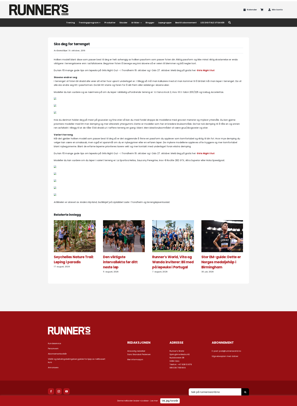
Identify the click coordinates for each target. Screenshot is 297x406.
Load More (148, 294)
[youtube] (66, 391)
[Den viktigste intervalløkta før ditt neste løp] (124, 221)
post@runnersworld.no (230, 351)
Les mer (154, 400)
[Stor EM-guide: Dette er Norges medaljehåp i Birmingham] (222, 221)
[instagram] (59, 391)
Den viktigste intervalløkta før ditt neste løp (120, 262)
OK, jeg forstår (170, 400)
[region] (148, 401)
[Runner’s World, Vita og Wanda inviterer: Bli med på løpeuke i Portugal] (173, 221)
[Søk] (229, 22)
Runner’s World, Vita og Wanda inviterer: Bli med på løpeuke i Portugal (173, 262)
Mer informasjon (135, 359)
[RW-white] (69, 327)
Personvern (53, 348)
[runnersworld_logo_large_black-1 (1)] (39, 5)
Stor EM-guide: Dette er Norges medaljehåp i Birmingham (221, 262)
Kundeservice (54, 343)
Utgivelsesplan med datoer (225, 356)
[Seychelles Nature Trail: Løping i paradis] (75, 221)
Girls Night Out (206, 70)
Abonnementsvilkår (57, 353)
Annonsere (53, 367)
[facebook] (51, 391)
